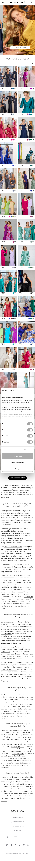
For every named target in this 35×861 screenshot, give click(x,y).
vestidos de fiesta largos (13, 547)
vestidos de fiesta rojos (19, 587)
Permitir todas (17, 456)
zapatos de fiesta (26, 735)
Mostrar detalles (23, 450)
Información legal (27, 851)
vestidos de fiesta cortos (13, 531)
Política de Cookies (24, 853)
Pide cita (24, 784)
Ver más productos (17, 478)
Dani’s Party (5, 652)
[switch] (30, 429)
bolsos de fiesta (18, 754)
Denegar (17, 469)
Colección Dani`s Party (17, 47)
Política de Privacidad (12, 853)
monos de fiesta (10, 567)
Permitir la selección (17, 462)
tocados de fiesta (17, 747)
